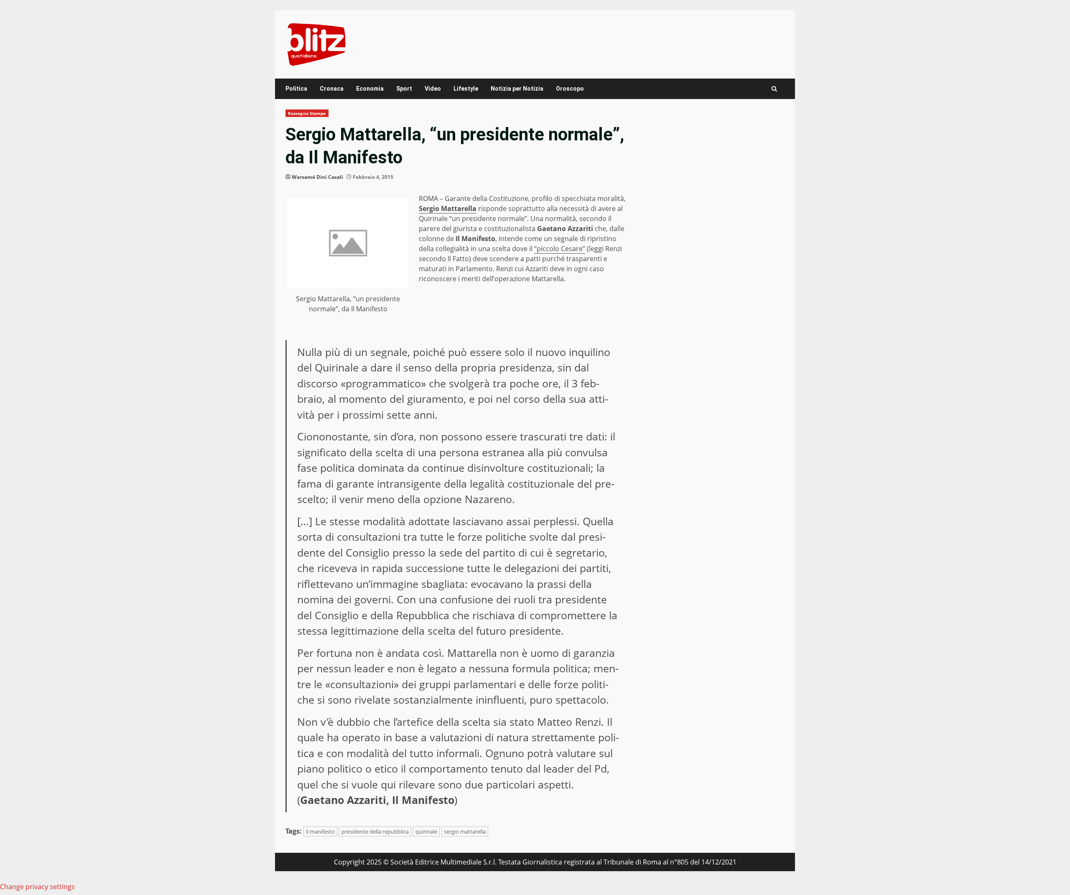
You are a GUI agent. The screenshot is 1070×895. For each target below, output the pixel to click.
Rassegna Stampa (307, 113)
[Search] (774, 89)
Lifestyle (465, 88)
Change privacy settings (37, 886)
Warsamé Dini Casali (317, 177)
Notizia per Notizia (517, 88)
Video (433, 88)
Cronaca (332, 88)
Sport (404, 88)
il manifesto (320, 831)
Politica (296, 88)
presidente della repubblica (375, 831)
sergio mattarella (465, 831)
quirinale (426, 831)
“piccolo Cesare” (559, 248)
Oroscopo (570, 88)
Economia (370, 88)
